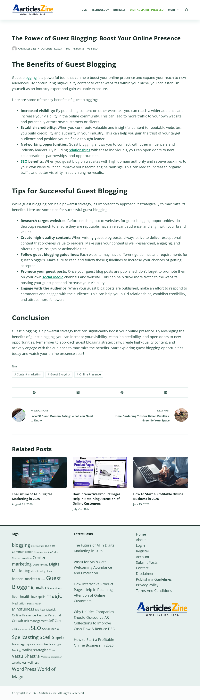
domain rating (38, 571)
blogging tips (37, 545)
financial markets (24, 579)
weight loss (19, 662)
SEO (24, 161)
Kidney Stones (54, 588)
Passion (42, 615)
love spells (38, 597)
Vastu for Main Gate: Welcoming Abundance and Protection (93, 567)
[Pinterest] (122, 393)
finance (50, 571)
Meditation (19, 603)
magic (54, 596)
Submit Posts (147, 562)
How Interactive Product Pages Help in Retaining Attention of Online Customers (96, 499)
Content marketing (27, 374)
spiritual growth (35, 644)
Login (140, 545)
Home (83, 10)
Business (119, 10)
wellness (33, 662)
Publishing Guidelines (154, 579)
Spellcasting (25, 637)
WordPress (24, 669)
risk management (35, 621)
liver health (21, 596)
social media (52, 277)
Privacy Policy (147, 585)
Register (142, 551)
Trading (16, 650)
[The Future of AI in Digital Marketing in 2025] (39, 472)
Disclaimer (145, 573)
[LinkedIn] (166, 393)
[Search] (186, 9)
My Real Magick (45, 609)
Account (142, 556)
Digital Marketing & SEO (146, 10)
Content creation (22, 558)
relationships (79, 150)
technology (52, 644)
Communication (22, 552)
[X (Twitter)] (78, 393)
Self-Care (55, 621)
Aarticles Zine (47, 693)
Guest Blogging (59, 374)
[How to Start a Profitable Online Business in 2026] (160, 472)
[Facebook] (34, 393)
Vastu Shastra (26, 656)
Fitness (41, 579)
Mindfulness (23, 609)
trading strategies (35, 650)
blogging (29, 77)
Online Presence (89, 374)
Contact (142, 568)
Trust (52, 650)
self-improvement (21, 629)
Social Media (50, 629)
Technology (100, 10)
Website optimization (51, 657)
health (40, 587)
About (141, 539)
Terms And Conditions (154, 590)
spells (47, 637)
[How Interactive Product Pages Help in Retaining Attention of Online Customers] (100, 472)
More (171, 10)
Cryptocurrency (40, 564)
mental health (34, 603)
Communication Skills (46, 552)
